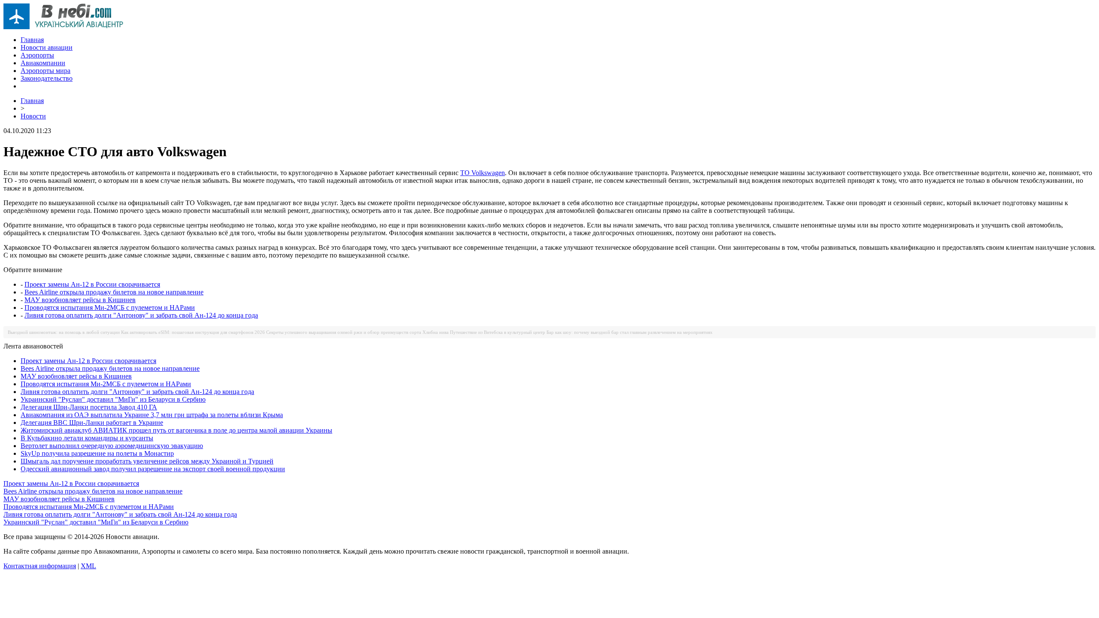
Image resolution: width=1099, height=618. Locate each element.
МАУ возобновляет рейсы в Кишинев (80, 299)
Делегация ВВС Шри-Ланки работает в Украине (92, 422)
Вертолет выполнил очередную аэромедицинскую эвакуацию (112, 445)
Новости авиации (47, 47)
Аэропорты (37, 55)
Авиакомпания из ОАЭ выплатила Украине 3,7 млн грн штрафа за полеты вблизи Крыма (152, 414)
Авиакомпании (43, 63)
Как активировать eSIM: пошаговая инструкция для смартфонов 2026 (193, 332)
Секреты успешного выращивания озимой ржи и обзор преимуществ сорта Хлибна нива (357, 332)
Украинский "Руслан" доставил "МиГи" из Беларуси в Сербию (113, 399)
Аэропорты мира (45, 70)
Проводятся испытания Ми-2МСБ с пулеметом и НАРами (109, 307)
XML (88, 566)
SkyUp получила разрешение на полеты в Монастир (97, 453)
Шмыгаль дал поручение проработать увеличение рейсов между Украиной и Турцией (147, 461)
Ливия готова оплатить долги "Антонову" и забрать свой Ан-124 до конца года (141, 315)
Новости (33, 116)
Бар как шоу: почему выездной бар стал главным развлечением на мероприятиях (629, 332)
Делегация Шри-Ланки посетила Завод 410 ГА (89, 407)
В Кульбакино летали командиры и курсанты (87, 438)
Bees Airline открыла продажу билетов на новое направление (113, 292)
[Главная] (63, 26)
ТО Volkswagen (482, 172)
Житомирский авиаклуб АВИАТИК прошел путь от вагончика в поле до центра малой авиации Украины (176, 430)
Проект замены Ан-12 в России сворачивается (92, 284)
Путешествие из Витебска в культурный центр (497, 332)
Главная (32, 39)
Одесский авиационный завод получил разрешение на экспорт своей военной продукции (153, 469)
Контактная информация (39, 566)
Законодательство (47, 78)
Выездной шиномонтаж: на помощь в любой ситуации (64, 332)
